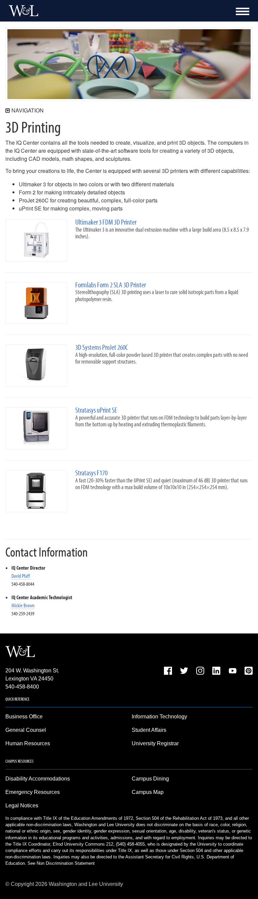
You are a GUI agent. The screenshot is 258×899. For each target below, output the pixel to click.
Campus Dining (150, 779)
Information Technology (159, 716)
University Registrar (155, 743)
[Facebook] (168, 672)
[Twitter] (184, 672)
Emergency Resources (32, 792)
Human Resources (27, 743)
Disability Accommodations (37, 779)
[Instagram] (200, 672)
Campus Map (148, 792)
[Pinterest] (249, 672)
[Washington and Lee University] (21, 10)
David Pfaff (20, 575)
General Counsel (25, 730)
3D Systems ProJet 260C (101, 347)
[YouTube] (232, 672)
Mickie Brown (22, 605)
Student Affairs (149, 730)
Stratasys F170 (91, 473)
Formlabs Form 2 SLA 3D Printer (110, 285)
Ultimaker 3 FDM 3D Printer (105, 222)
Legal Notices (21, 805)
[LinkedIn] (216, 672)
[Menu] (242, 11)
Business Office (24, 716)
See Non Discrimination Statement (61, 863)
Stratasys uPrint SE (96, 410)
